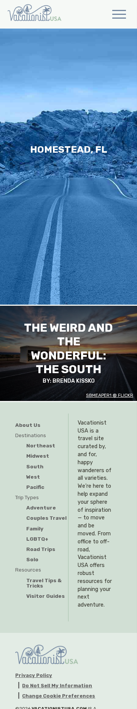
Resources (28, 569)
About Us (27, 425)
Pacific (35, 487)
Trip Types (27, 497)
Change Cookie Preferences (58, 696)
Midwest (37, 455)
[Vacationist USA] (34, 14)
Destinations (30, 435)
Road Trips (40, 549)
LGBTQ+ (37, 538)
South (34, 466)
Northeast (40, 445)
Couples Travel (46, 518)
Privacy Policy (33, 675)
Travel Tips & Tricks (44, 583)
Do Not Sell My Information (57, 685)
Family (34, 528)
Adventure (41, 507)
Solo (32, 559)
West (33, 476)
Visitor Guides (45, 596)
